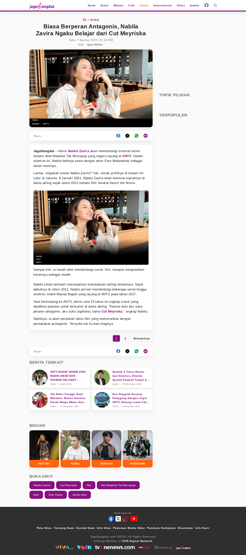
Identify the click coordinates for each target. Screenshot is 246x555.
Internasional (163, 5)
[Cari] (214, 5)
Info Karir (202, 527)
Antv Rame (56, 494)
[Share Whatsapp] (136, 136)
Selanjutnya (141, 338)
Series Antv (79, 494)
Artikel (144, 5)
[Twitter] (118, 518)
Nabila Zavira (78, 151)
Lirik (131, 5)
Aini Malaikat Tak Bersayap (118, 485)
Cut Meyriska (111, 311)
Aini (48, 156)
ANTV (46, 124)
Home (92, 5)
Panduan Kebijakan (161, 527)
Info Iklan (104, 527)
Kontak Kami (85, 527)
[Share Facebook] (118, 136)
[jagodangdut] (183, 547)
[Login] (206, 5)
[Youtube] (134, 518)
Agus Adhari (94, 44)
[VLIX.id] (84, 547)
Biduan (118, 5)
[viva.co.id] (64, 547)
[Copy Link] (147, 136)
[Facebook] (111, 518)
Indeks (194, 5)
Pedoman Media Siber (129, 527)
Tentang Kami (64, 527)
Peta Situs (44, 527)
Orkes (181, 5)
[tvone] (115, 547)
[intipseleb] (163, 547)
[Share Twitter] (127, 136)
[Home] (86, 19)
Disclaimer (185, 527)
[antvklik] (144, 547)
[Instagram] (125, 518)
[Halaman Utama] (43, 5)
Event (105, 5)
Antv (36, 494)
